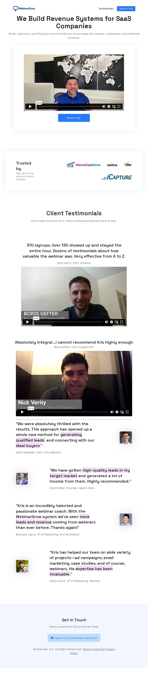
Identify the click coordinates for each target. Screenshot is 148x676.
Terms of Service (93, 649)
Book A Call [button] (126, 8)
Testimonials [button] (106, 8)
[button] (74, 638)
